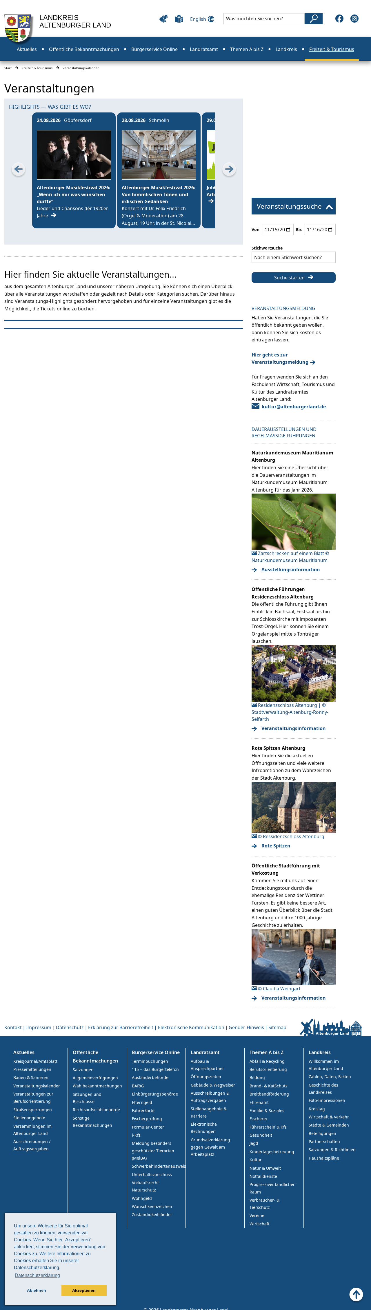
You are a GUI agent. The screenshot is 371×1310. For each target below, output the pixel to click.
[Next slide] (229, 170)
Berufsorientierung (268, 1069)
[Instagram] (354, 18)
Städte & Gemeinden (329, 1125)
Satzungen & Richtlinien (332, 1149)
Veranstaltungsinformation (293, 728)
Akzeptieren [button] (84, 1290)
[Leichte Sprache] (179, 18)
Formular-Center (148, 1127)
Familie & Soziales (267, 1110)
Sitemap (277, 1027)
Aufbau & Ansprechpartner (207, 1064)
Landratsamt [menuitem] (204, 49)
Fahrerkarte (143, 1110)
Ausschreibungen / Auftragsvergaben (31, 1145)
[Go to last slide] (18, 170)
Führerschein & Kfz (268, 1127)
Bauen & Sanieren (30, 1077)
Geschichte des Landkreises (323, 1088)
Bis (299, 229)
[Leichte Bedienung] (163, 18)
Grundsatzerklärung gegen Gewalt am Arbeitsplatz (210, 1147)
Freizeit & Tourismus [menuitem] (331, 49)
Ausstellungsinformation (290, 569)
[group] (74, 170)
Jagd (254, 1143)
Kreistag (317, 1108)
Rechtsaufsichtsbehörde (96, 1109)
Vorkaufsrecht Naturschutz (145, 1186)
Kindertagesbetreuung (272, 1151)
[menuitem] (294, 206)
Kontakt (13, 1027)
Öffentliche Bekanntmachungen (95, 1056)
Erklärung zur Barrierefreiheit (120, 1027)
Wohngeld (142, 1198)
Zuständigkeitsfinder (152, 1214)
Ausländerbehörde (150, 1077)
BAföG (138, 1086)
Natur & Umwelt (265, 1168)
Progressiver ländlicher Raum (272, 1188)
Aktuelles (23, 1052)
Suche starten (289, 277)
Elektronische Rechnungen (204, 1127)
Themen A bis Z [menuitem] (246, 49)
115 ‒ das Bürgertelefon (155, 1069)
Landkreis (320, 1052)
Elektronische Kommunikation (191, 1027)
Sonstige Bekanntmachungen (92, 1121)
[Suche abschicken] (314, 18)
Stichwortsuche (267, 248)
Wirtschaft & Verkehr (329, 1117)
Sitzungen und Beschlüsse (87, 1097)
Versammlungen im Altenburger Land (32, 1129)
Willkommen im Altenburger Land (326, 1064)
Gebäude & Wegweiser (213, 1085)
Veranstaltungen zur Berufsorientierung (33, 1097)
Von (255, 229)
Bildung (257, 1077)
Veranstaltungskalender (36, 1086)
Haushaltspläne (324, 1158)
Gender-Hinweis (246, 1027)
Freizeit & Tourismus (37, 68)
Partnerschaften (324, 1141)
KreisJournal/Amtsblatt (35, 1061)
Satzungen (83, 1069)
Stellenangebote (29, 1117)
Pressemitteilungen (32, 1069)
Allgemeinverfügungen (95, 1077)
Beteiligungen (322, 1133)
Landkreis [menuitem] (286, 49)
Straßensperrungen (32, 1109)
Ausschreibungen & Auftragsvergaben (210, 1096)
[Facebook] (339, 18)
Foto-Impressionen (327, 1100)
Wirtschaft (260, 1224)
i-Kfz (136, 1135)
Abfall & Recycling (267, 1061)
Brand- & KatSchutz (269, 1086)
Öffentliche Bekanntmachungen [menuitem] (84, 49)
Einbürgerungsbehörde (155, 1094)
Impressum (38, 1027)
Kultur (256, 1159)
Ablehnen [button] (36, 1290)
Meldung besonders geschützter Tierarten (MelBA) (153, 1150)
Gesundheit (261, 1135)
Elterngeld (142, 1102)
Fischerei (258, 1118)
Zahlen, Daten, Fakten (330, 1076)
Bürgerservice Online (156, 1052)
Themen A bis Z (266, 1052)
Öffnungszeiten (206, 1076)
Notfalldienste (263, 1176)
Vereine (257, 1215)
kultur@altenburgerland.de (293, 406)
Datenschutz (70, 1027)
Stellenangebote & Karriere (209, 1112)
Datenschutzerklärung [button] (37, 1275)
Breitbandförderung (269, 1094)
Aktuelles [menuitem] (27, 49)
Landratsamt (205, 1052)
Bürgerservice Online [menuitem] (154, 49)
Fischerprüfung (147, 1118)
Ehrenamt (259, 1102)
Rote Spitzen (275, 846)
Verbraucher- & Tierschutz (264, 1203)
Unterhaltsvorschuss (152, 1174)
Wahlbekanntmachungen (97, 1086)
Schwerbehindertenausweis (159, 1166)
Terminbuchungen (150, 1061)
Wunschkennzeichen (152, 1206)
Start (8, 68)
